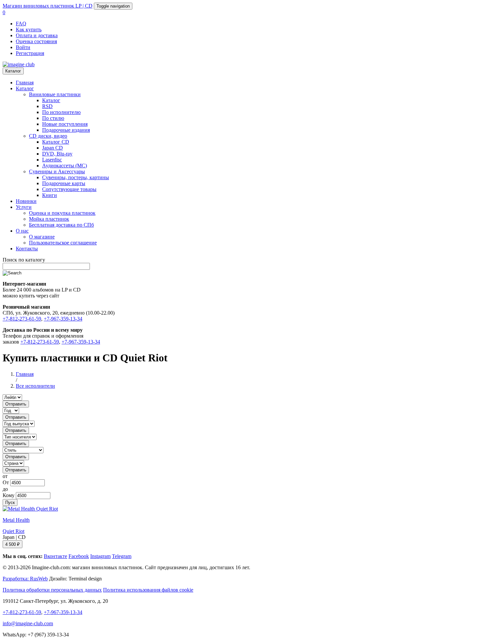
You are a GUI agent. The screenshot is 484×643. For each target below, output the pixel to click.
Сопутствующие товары (69, 189)
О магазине (42, 236)
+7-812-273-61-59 (22, 319)
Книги (49, 195)
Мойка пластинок (49, 219)
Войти (23, 47)
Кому (8, 495)
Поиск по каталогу (24, 260)
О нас (22, 231)
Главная (25, 82)
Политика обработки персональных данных (52, 590)
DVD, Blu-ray (57, 153)
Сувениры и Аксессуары (57, 171)
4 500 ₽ (12, 544)
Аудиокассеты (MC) (64, 165)
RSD (47, 106)
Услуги (24, 207)
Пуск (10, 502)
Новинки (26, 201)
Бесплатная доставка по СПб (61, 225)
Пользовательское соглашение (63, 242)
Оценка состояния (36, 41)
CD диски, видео (48, 136)
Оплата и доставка (37, 35)
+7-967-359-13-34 (63, 319)
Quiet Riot (13, 531)
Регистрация (30, 53)
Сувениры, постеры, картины (75, 177)
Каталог (13, 71)
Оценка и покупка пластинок (62, 213)
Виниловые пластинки (55, 94)
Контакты (27, 248)
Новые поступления (65, 124)
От (6, 482)
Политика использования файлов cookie (148, 590)
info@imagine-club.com (28, 623)
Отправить (15, 404)
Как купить (28, 29)
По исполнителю (61, 112)
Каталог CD (55, 142)
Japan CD (52, 148)
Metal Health (16, 520)
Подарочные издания (66, 130)
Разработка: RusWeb (25, 578)
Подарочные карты (63, 183)
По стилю (53, 118)
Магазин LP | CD (48, 6)
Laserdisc (52, 159)
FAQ (21, 23)
